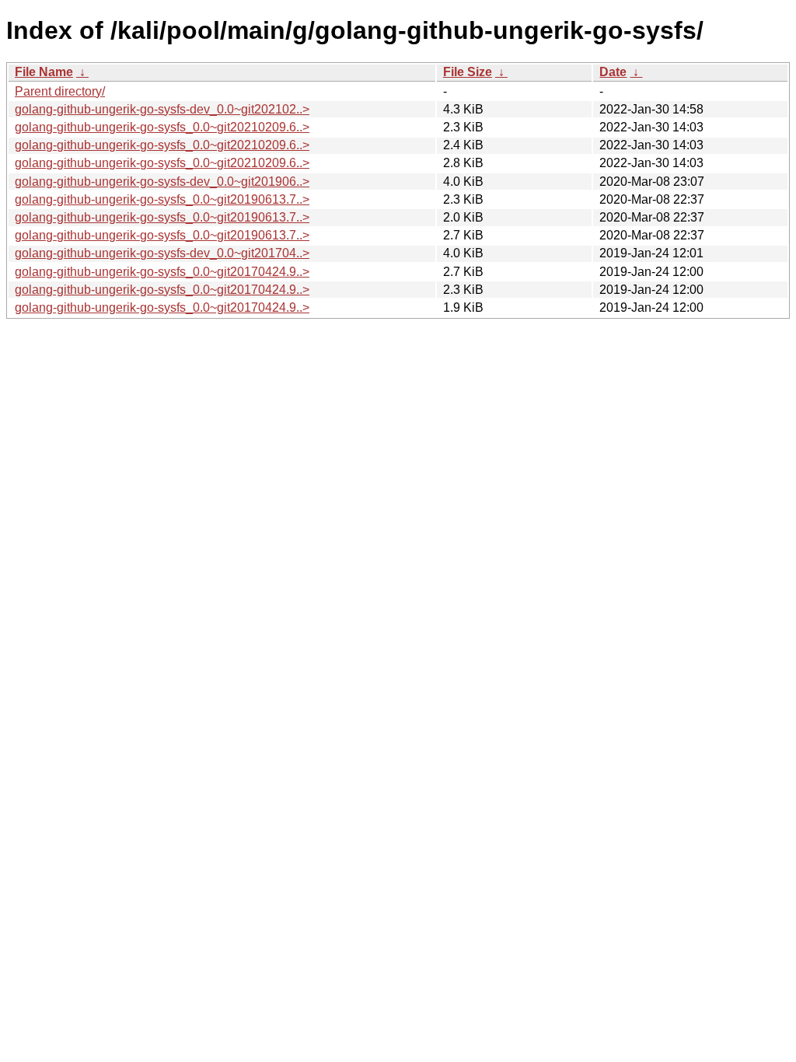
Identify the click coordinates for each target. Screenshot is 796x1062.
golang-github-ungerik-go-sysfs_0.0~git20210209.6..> (162, 127)
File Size (467, 72)
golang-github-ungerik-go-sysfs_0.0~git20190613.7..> (162, 199)
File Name (44, 72)
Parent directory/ (60, 91)
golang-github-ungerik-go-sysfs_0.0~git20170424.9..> (162, 271)
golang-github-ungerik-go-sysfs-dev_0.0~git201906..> (162, 181)
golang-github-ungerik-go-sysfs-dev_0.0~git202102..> (162, 109)
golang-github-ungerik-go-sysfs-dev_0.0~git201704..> (162, 253)
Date (613, 72)
